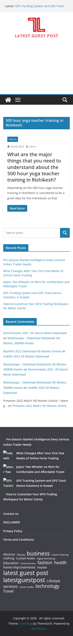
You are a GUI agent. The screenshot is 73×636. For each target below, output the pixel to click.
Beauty (21, 554)
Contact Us (10, 514)
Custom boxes (25, 558)
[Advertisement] (36, 69)
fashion (45, 562)
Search (65, 233)
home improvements (19, 567)
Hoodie (42, 567)
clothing (8, 558)
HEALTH (12, 139)
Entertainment (28, 563)
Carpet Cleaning (60, 554)
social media (26, 587)
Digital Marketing (46, 558)
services (10, 586)
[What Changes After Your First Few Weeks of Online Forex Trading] (8, 456)
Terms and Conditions (18, 539)
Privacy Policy (12, 531)
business (38, 553)
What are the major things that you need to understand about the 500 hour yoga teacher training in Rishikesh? (34, 167)
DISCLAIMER (11, 522)
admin (32, 146)
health (60, 562)
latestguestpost (24, 579)
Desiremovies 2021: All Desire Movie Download (35, 333)
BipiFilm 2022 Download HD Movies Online (32, 351)
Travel (8, 591)
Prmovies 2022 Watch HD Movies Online (39, 406)
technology (47, 586)
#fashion (9, 554)
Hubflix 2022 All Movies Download (26, 356)
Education (11, 563)
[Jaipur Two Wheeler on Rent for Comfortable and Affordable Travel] (8, 469)
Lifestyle (53, 581)
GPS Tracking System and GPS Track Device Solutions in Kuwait (39, 8)
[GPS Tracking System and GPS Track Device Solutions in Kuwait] (8, 483)
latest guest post (25, 572)
